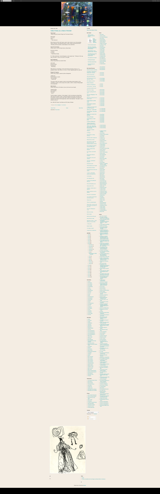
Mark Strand (102, 178)
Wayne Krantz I (90, 364)
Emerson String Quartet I (92, 370)
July (89, 252)
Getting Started (102, 207)
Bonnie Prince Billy (103, 158)
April (90, 259)
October (90, 247)
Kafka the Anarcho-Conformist (92, 69)
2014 (89, 271)
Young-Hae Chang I (103, 191)
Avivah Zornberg (103, 125)
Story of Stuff (90, 399)
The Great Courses (91, 384)
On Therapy (88, 132)
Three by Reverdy (90, 116)
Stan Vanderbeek (103, 154)
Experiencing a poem (90, 163)
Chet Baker (90, 352)
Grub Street (90, 385)
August (90, 250)
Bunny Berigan (90, 339)
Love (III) (101, 351)
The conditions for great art (104, 358)
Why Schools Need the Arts (91, 76)
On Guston (89, 310)
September (91, 249)
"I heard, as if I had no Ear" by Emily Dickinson (92, 107)
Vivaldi (89, 321)
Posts (89, 417)
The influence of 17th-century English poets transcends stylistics (103, 248)
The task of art (89, 199)
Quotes (93, 30)
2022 (89, 239)
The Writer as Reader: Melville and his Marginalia (104, 218)
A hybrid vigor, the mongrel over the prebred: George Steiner (104, 325)
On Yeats (89, 314)
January (90, 263)
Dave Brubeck (90, 373)
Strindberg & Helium (103, 205)
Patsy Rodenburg (103, 202)
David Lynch (102, 186)
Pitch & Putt (102, 211)
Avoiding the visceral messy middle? (103, 360)
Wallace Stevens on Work (90, 139)
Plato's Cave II (102, 200)
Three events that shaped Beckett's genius (104, 394)
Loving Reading (103, 386)
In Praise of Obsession (91, 121)
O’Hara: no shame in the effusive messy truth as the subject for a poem (104, 259)
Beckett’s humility (89, 225)
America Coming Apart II (104, 402)
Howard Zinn (102, 52)
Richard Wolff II (102, 47)
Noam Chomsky (103, 288)
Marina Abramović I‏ (103, 182)
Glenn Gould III (90, 360)
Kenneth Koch (102, 150)
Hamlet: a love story (103, 225)
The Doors (89, 338)
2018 (89, 265)
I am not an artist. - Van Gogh (91, 86)
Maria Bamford (102, 68)
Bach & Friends (90, 356)
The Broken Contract (91, 404)
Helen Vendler (102, 169)
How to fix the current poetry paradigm (103, 370)
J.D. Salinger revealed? (90, 228)
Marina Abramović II (103, 183)
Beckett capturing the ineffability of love (103, 298)
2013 (89, 272)
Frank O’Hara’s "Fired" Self (104, 256)
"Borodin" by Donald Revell (91, 84)
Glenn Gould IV (90, 361)
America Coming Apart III (104, 404)
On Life (89, 281)
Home (88, 30)
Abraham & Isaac (103, 203)
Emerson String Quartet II (92, 371)
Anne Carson (102, 286)
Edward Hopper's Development (103, 392)
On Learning (90, 285)
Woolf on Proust (102, 296)
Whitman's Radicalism (90, 82)
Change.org (90, 386)
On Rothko (89, 304)
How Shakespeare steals (90, 178)
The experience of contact (92, 57)
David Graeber (102, 39)
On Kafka (89, 300)
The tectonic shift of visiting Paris (92, 137)
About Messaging (91, 403)
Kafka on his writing (90, 211)
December (91, 244)
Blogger (84, 485)
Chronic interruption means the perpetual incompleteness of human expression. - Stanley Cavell (104, 221)
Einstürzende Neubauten (92, 351)
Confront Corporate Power (92, 402)
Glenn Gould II (90, 359)
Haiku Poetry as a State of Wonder (61, 31)
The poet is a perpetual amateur (91, 202)
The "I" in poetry (102, 350)
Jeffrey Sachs (102, 49)
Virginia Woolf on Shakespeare (91, 230)
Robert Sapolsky (103, 40)
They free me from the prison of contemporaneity (104, 344)
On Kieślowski (90, 290)
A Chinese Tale (89, 223)
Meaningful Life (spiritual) (92, 389)
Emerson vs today (103, 336)
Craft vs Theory (102, 338)
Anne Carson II (102, 287)
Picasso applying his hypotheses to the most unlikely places (91, 146)
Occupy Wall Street (91, 407)
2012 (89, 274)
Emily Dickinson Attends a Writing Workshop (94, 40)
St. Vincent (89, 320)
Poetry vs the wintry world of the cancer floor (104, 323)
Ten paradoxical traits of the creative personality (104, 377)
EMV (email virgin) (103, 263)
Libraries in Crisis (91, 406)
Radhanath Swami (103, 187)
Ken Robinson (102, 57)
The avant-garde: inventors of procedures (104, 252)
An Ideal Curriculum (103, 335)
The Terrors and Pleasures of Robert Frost (104, 353)
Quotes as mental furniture (104, 290)
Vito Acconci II (102, 172)
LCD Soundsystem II (91, 331)
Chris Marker (102, 135)
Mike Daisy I (102, 174)
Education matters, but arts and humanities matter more (104, 375)
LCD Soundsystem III (91, 333)
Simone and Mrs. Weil (90, 185)
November (91, 246)
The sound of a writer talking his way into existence (103, 318)
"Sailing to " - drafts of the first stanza (91, 124)
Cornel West (102, 99)
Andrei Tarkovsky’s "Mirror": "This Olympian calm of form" (104, 271)
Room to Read (90, 382)
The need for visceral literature (91, 194)
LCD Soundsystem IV (91, 334)
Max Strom (102, 34)
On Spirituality (90, 286)
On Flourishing (89, 176)
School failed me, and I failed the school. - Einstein (92, 51)
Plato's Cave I (102, 198)
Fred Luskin (102, 62)
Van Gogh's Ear (102, 390)
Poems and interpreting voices (91, 183)
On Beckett (90, 312)
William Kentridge (103, 184)
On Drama (89, 291)
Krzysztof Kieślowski (103, 165)
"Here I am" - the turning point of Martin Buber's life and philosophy (92, 47)
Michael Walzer (102, 42)
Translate (95, 413)
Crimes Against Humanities (104, 224)
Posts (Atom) (57, 109)
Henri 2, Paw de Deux (104, 152)
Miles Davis (90, 335)
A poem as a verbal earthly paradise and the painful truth (91, 173)
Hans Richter (102, 133)
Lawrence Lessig (103, 44)
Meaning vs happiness (104, 294)
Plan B (89, 355)
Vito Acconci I (102, 170)
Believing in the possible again (91, 216)
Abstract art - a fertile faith (91, 109)
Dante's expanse (89, 214)
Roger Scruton (102, 53)
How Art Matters (102, 333)
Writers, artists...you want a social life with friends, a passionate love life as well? (92, 205)
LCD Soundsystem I (91, 330)
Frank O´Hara (102, 159)
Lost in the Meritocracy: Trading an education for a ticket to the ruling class (104, 231)
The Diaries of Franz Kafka (104, 148)
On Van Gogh (90, 313)
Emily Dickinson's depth (90, 218)
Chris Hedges (102, 78)
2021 (89, 240)
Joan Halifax (102, 51)
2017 (89, 266)
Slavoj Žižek (102, 114)
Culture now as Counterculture (102, 280)
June (90, 256)
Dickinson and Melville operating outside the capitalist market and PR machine (104, 305)
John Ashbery (102, 179)
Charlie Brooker (102, 63)
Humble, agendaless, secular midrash (103, 362)
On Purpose (90, 282)
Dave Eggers (102, 48)
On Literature (90, 284)
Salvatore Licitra (90, 366)
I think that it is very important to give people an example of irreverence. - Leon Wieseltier (104, 266)
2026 (89, 234)
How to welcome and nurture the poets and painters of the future (103, 284)
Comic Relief (90, 299)
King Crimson (90, 350)
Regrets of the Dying (103, 398)
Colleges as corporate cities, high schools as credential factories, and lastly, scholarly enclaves (104, 237)
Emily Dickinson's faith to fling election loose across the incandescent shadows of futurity (92, 142)
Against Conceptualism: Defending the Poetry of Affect (104, 234)
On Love (89, 305)
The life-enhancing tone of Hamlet (92, 165)
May (89, 257)
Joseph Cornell (102, 189)
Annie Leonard (102, 35)
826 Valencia (90, 381)
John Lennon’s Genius (104, 385)
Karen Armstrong (103, 61)
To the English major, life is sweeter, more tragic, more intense (104, 241)
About (90, 30)
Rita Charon (102, 38)
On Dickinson (90, 298)
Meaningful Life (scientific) (92, 390)
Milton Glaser (102, 173)
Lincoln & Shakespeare (104, 366)
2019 (89, 243)
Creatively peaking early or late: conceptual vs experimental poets (104, 254)
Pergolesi (89, 375)
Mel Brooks (102, 168)
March (90, 260)
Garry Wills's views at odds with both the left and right (104, 274)
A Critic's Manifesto (103, 331)
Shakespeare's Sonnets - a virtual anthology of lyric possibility (92, 221)
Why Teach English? (103, 216)
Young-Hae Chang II (103, 192)
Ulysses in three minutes (104, 134)
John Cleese (102, 141)
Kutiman (89, 347)
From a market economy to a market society (104, 364)
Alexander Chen (90, 374)
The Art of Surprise (103, 379)
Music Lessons (90, 368)
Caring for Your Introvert (104, 250)
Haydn (89, 319)
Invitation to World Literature (103, 131)
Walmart (101, 201)
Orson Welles (102, 162)
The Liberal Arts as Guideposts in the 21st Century (104, 341)
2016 (89, 268)
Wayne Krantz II (90, 365)
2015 (89, 269)
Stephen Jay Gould (103, 43)
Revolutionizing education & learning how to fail (104, 396)
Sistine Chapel (102, 206)
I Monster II (90, 325)
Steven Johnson (103, 149)
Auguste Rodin (102, 145)
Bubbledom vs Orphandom (104, 357)
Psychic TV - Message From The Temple (104, 164)
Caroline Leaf (102, 138)
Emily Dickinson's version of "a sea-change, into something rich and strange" (104, 277)
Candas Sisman (103, 188)
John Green (102, 72)
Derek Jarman (102, 153)
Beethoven (90, 326)
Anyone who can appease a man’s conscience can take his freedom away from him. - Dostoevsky (104, 244)
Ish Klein (101, 85)
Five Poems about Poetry (92, 61)
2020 (89, 242)
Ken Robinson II (103, 58)
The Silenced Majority (103, 37)
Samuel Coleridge (103, 193)
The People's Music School (92, 380)
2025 (89, 236)
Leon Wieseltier (102, 108)
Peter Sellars (102, 89)
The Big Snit (102, 197)
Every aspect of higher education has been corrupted (104, 228)
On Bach (101, 311)
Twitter (96, 30)
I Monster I (89, 324)
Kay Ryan (101, 196)
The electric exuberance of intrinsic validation (104, 381)
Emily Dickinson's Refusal (91, 167)
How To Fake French (103, 143)
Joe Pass (89, 329)
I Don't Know (102, 334)
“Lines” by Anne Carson (92, 44)
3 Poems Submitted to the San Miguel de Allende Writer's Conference (93, 479)
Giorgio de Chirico (103, 140)
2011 (89, 275)
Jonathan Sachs (103, 56)
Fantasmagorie (102, 144)
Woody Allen (102, 136)
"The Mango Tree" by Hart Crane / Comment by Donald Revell (92, 54)
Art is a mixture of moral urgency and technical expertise (92, 197)
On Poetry (89, 289)
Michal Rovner (102, 177)
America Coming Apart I (104, 401)
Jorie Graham (102, 139)
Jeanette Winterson (103, 210)
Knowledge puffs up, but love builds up (104, 348)
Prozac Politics (102, 291)
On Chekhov (90, 308)
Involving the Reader (91, 59)
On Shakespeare (91, 296)
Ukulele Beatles (90, 328)
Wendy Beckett (102, 54)
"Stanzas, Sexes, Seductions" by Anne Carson (91, 35)
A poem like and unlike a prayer (91, 88)
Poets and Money (103, 339)
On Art (89, 295)
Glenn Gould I (90, 357)
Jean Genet (102, 157)
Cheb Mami (90, 346)
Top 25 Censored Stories (92, 396)
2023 (89, 237)
